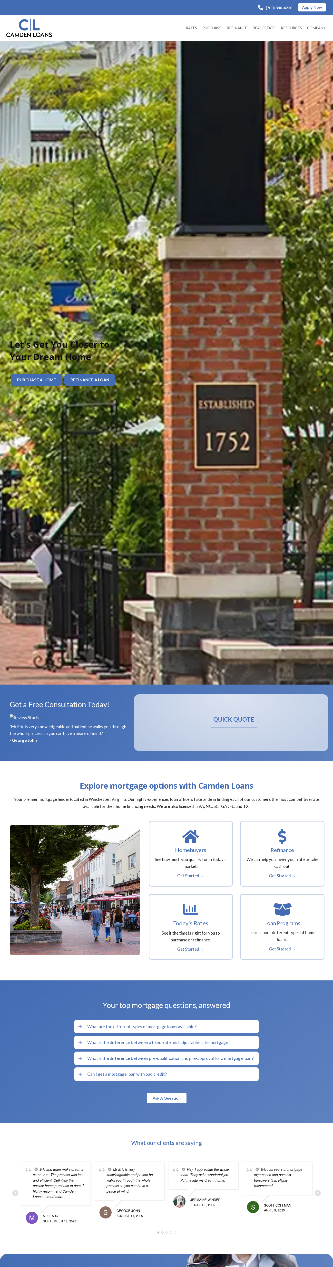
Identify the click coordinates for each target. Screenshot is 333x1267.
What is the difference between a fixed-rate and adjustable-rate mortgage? (158, 1042)
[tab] (166, 1026)
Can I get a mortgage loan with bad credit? (127, 1074)
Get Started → (190, 875)
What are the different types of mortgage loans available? (141, 1026)
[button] (275, 7)
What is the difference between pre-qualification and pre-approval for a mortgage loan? (170, 1058)
